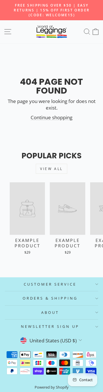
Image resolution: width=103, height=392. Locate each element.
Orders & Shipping (50, 298)
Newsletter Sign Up (50, 326)
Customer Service (50, 284)
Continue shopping (51, 117)
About (50, 312)
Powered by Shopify (52, 387)
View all (51, 168)
